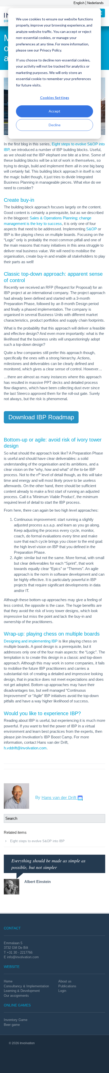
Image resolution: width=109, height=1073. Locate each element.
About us (64, 981)
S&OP (91, 229)
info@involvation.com (23, 957)
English (79, 3)
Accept (54, 111)
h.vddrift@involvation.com (25, 748)
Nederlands (95, 3)
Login (62, 991)
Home (8, 981)
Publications (67, 986)
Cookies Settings (54, 97)
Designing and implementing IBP (31, 641)
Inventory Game (15, 1020)
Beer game (12, 1025)
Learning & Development (22, 991)
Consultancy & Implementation (26, 986)
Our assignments (16, 996)
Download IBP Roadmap (41, 417)
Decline (55, 125)
